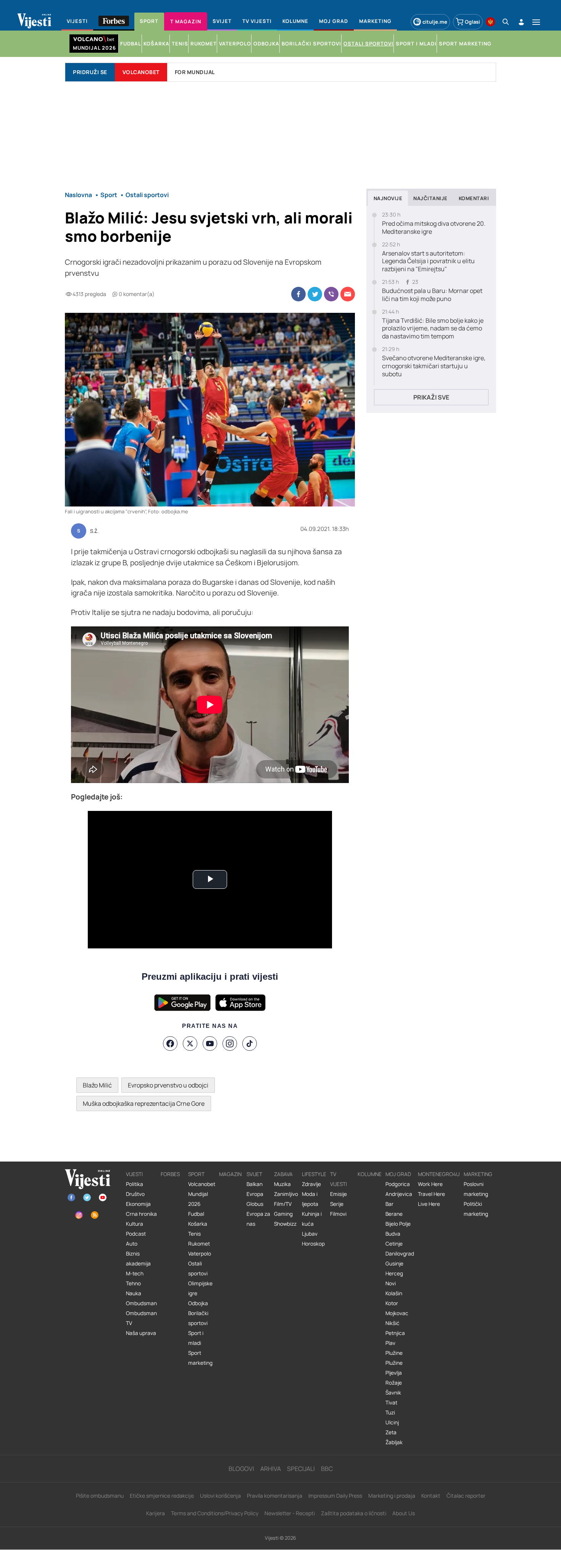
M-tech (134, 1273)
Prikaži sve (431, 397)
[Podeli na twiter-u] (315, 294)
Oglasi (472, 21)
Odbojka (198, 1303)
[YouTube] (210, 1043)
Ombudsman (141, 1303)
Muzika (282, 1184)
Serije (336, 1204)
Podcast (136, 1233)
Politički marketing (476, 1209)
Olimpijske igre (200, 1288)
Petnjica (395, 1333)
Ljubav (310, 1233)
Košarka (197, 1223)
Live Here (429, 1204)
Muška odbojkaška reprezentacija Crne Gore (144, 1103)
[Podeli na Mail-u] (347, 294)
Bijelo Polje (398, 1223)
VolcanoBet (141, 72)
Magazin (230, 1174)
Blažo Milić (97, 1085)
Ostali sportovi (198, 1268)
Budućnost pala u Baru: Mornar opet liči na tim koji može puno (432, 295)
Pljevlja (393, 1372)
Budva (392, 1233)
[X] (190, 1043)
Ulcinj (392, 1422)
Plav (390, 1343)
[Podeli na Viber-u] (331, 294)
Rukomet (199, 1243)
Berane (394, 1213)
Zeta (391, 1432)
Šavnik (393, 1392)
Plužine (394, 1352)
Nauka (133, 1293)
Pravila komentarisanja (274, 1495)
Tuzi (390, 1412)
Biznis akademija (138, 1258)
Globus (255, 1204)
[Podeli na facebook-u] (298, 294)
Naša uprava (141, 1333)
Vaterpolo (199, 1253)
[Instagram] (229, 1043)
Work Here (430, 1184)
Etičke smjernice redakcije (162, 1495)
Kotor (391, 1303)
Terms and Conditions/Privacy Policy (214, 1513)
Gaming (283, 1213)
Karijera (155, 1513)
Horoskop (313, 1243)
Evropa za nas (258, 1218)
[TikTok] (249, 1043)
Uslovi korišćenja (220, 1495)
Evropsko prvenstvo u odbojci (168, 1085)
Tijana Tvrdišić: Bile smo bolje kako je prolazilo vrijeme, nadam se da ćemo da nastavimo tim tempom (433, 328)
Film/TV (283, 1204)
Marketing (478, 1174)
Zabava (283, 1174)
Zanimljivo (286, 1194)
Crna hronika (141, 1213)
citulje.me (434, 21)
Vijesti (134, 1174)
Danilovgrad (399, 1253)
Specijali (301, 1468)
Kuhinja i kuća (312, 1218)
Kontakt (430, 1495)
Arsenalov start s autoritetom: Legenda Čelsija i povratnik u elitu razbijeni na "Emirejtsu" (428, 261)
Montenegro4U (439, 1174)
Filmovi (338, 1213)
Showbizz (285, 1223)
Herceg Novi (394, 1278)
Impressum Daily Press (335, 1495)
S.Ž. (94, 531)
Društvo (135, 1194)
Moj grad (398, 1174)
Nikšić (392, 1323)
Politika (134, 1184)
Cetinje (394, 1243)
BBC (327, 1468)
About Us (403, 1513)
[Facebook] (170, 1043)
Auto (131, 1243)
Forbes (170, 1174)
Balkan (255, 1184)
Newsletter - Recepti (289, 1513)
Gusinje (394, 1263)
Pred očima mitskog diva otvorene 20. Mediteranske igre (433, 228)
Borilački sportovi (198, 1318)
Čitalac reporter (466, 1495)
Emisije (338, 1194)
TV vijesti (338, 1179)
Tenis (194, 1233)
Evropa (255, 1194)
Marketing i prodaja (391, 1495)
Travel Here (431, 1194)
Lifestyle (314, 1174)
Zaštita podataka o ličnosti (353, 1513)
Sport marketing (200, 1357)
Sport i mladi (195, 1338)
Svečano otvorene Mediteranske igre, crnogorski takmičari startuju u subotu (433, 366)
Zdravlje (311, 1184)
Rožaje (393, 1382)
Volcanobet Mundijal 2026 (201, 1194)
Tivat (391, 1402)
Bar (389, 1204)
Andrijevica (398, 1194)
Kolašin (393, 1293)
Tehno (133, 1283)
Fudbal (196, 1213)
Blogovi (241, 1468)
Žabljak (394, 1442)
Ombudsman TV (141, 1318)
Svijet (254, 1174)
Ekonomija (138, 1204)
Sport (196, 1174)
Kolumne (370, 1174)
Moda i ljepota (310, 1199)
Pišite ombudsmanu (100, 1495)
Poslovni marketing (476, 1189)
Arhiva (270, 1468)
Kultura (134, 1223)
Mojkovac (396, 1313)
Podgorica (397, 1184)
